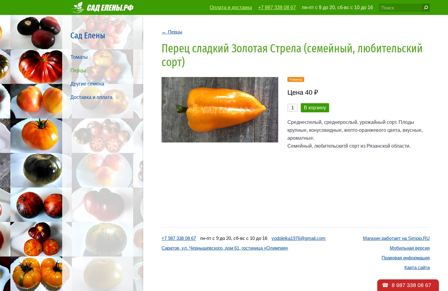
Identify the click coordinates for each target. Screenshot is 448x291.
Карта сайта (417, 267)
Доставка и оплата (91, 97)
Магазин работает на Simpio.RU (396, 238)
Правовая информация (406, 257)
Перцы (78, 70)
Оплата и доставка (231, 7)
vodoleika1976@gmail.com (298, 238)
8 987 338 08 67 (411, 285)
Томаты (79, 57)
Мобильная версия (410, 248)
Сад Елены (87, 35)
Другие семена (87, 83)
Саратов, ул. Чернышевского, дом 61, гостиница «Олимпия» (225, 248)
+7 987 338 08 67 (277, 7)
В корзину (315, 107)
